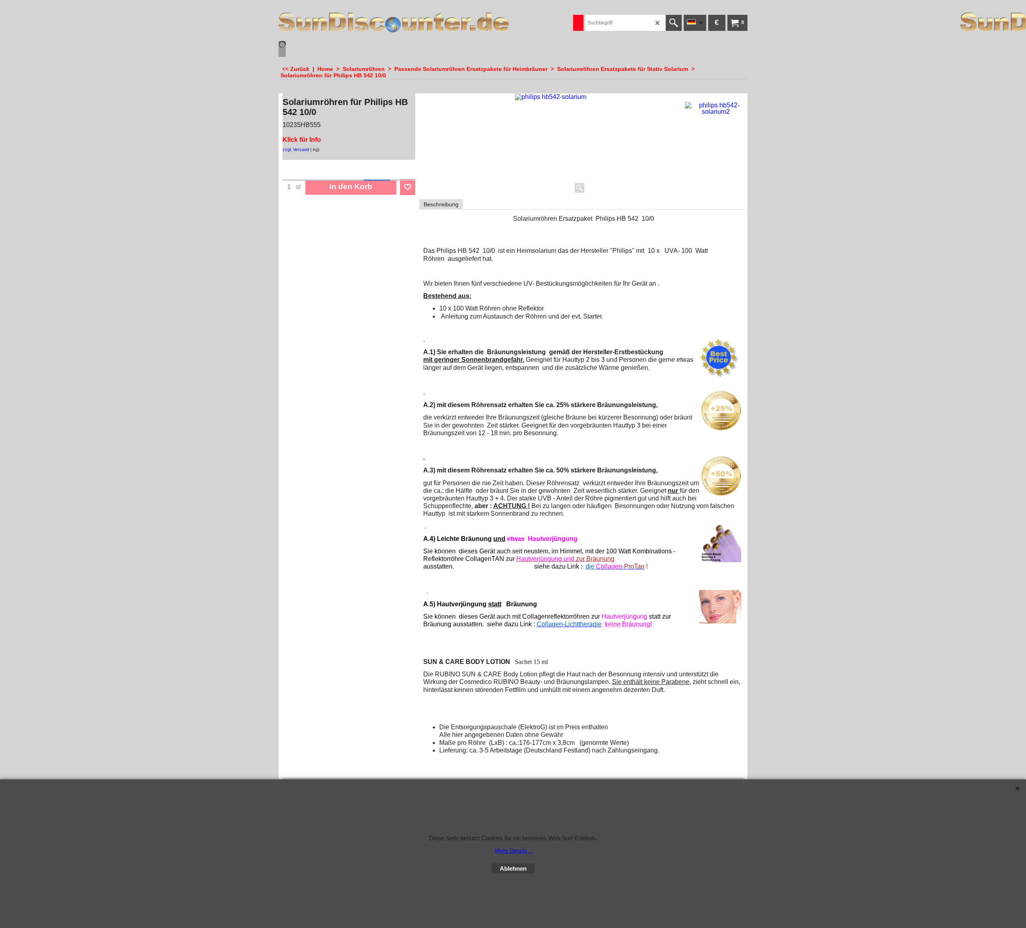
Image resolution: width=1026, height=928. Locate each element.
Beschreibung (441, 204)
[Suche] (674, 23)
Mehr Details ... (514, 850)
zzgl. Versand (296, 149)
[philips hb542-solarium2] (716, 108)
